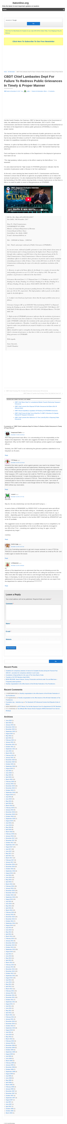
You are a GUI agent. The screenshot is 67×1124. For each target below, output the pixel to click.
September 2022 (10, 731)
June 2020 (9, 772)
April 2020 (8, 777)
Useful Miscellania (11, 1123)
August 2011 (9, 1004)
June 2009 (9, 1058)
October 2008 (9, 1069)
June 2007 (9, 1104)
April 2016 (8, 881)
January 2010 (9, 1043)
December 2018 (10, 812)
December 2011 (10, 995)
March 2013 (9, 962)
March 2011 (9, 1015)
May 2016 (8, 879)
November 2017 (10, 840)
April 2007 (8, 1106)
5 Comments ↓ (51, 91)
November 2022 (10, 729)
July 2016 (8, 875)
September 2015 (10, 897)
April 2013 (8, 960)
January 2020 (9, 783)
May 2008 (8, 1080)
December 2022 (10, 727)
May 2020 (8, 775)
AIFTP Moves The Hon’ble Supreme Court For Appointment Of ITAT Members (39, 706)
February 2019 (10, 807)
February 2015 (10, 912)
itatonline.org (21, 3)
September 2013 (10, 949)
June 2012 (9, 982)
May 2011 (8, 1010)
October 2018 (9, 816)
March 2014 (9, 936)
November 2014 (10, 919)
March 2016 (9, 884)
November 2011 (10, 997)
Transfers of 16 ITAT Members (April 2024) (17, 677)
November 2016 (10, 866)
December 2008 (10, 1067)
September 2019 (10, 792)
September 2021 (10, 748)
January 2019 (9, 810)
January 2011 (9, 1019)
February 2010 (10, 1041)
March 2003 (9, 1113)
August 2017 (9, 847)
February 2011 (10, 1017)
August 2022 (9, 733)
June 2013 (9, 956)
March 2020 (9, 779)
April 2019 (8, 803)
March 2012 (9, 988)
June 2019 (9, 799)
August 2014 (9, 925)
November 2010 (10, 1023)
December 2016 (10, 864)
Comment (10, 603)
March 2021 (9, 753)
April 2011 (8, 1012)
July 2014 (8, 927)
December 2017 (10, 838)
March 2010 (9, 1039)
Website (8, 639)
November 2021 (10, 744)
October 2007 (9, 1095)
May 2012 (8, 984)
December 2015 (10, 890)
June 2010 (9, 1034)
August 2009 (9, 1054)
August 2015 (9, 899)
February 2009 (10, 1062)
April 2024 (8, 722)
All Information (11, 71)
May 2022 (8, 735)
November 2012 (10, 971)
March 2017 (9, 857)
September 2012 (10, 975)
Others (45, 91)
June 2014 (9, 930)
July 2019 (8, 796)
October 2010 (9, 1025)
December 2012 (10, 969)
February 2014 (10, 938)
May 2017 (8, 853)
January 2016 (9, 888)
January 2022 (9, 742)
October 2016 (9, 868)
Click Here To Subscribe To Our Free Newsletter (33, 41)
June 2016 (9, 877)
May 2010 (8, 1036)
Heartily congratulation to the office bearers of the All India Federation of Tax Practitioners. (30, 683)
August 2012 (9, 977)
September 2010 (10, 1028)
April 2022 (8, 738)
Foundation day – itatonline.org (14, 702)
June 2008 (9, 1078)
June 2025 (9, 720)
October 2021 (9, 746)
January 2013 (9, 967)
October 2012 (9, 973)
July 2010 (8, 1032)
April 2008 (8, 1082)
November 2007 (10, 1093)
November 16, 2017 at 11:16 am (18, 462)
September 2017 (10, 844)
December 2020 (10, 759)
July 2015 (8, 901)
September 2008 (10, 1071)
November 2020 (10, 762)
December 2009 (10, 1045)
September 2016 (10, 871)
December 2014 (10, 916)
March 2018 (9, 831)
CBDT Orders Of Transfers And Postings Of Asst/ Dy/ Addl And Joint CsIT (42, 393)
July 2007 (8, 1102)
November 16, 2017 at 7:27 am (17, 496)
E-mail (8, 631)
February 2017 (10, 860)
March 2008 (9, 1084)
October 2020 (9, 764)
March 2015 (9, 910)
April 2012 (8, 986)
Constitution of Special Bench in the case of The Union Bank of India (24, 675)
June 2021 (9, 751)
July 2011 (8, 1006)
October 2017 (9, 842)
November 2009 (10, 1047)
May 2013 (8, 958)
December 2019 (10, 786)
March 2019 (9, 805)
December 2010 (10, 1021)
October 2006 (9, 1108)
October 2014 (9, 921)
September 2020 (10, 766)
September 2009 (10, 1052)
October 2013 (9, 947)
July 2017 (8, 849)
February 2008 (10, 1086)
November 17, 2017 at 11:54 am (18, 434)
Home (5, 71)
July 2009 (8, 1056)
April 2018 (8, 829)
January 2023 (9, 724)
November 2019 (10, 788)
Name (8, 623)
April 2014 (8, 934)
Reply (6, 455)
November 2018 (10, 814)
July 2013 (8, 953)
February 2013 (10, 964)
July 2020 (8, 770)
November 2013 (10, 945)
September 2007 (10, 1097)
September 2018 (10, 818)
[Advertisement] (33, 58)
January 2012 (9, 993)
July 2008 (8, 1076)
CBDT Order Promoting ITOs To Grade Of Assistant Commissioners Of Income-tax (27, 391)
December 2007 (10, 1091)
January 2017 (9, 862)
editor (28, 91)
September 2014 (10, 923)
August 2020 (9, 768)
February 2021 (10, 755)
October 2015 (9, 895)
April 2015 (8, 908)
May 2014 (8, 932)
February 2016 (10, 886)
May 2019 (8, 801)
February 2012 (10, 991)
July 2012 (8, 980)
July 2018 (8, 823)
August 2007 (9, 1100)
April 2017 (8, 855)
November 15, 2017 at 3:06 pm (17, 565)
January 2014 (9, 940)
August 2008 (9, 1073)
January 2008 (9, 1089)
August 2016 (9, 873)
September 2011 (10, 1001)
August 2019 (9, 794)
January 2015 (9, 914)
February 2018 (10, 833)
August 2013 (9, 951)
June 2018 (9, 825)
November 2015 (10, 892)
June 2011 (9, 1008)
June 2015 (9, 903)
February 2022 (10, 740)
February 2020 (10, 781)
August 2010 (9, 1030)
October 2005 (9, 1110)
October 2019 (9, 790)
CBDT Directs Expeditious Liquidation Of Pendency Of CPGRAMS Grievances (36, 410)
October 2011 (9, 999)
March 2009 (9, 1060)
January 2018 (9, 836)
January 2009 (9, 1065)
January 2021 (9, 757)
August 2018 (9, 820)
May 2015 (8, 906)
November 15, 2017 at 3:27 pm (17, 546)
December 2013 (10, 943)
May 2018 (8, 827)
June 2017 (9, 851)
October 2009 (9, 1049)
